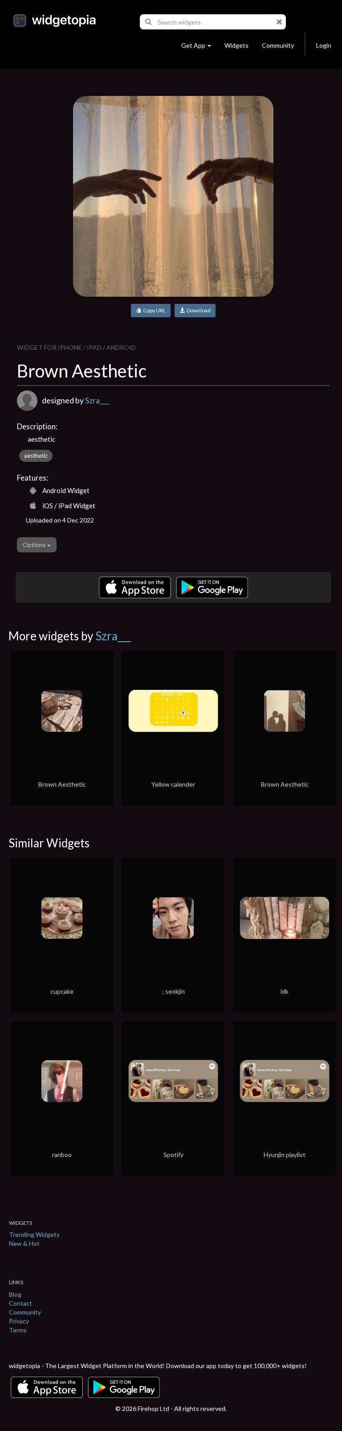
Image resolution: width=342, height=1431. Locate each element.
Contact (20, 1303)
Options (35, 544)
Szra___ (97, 400)
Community (278, 45)
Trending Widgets (34, 1234)
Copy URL (153, 310)
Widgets (236, 45)
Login (323, 45)
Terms (18, 1330)
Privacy (19, 1321)
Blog (15, 1294)
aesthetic (36, 455)
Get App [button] (193, 45)
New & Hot (24, 1243)
